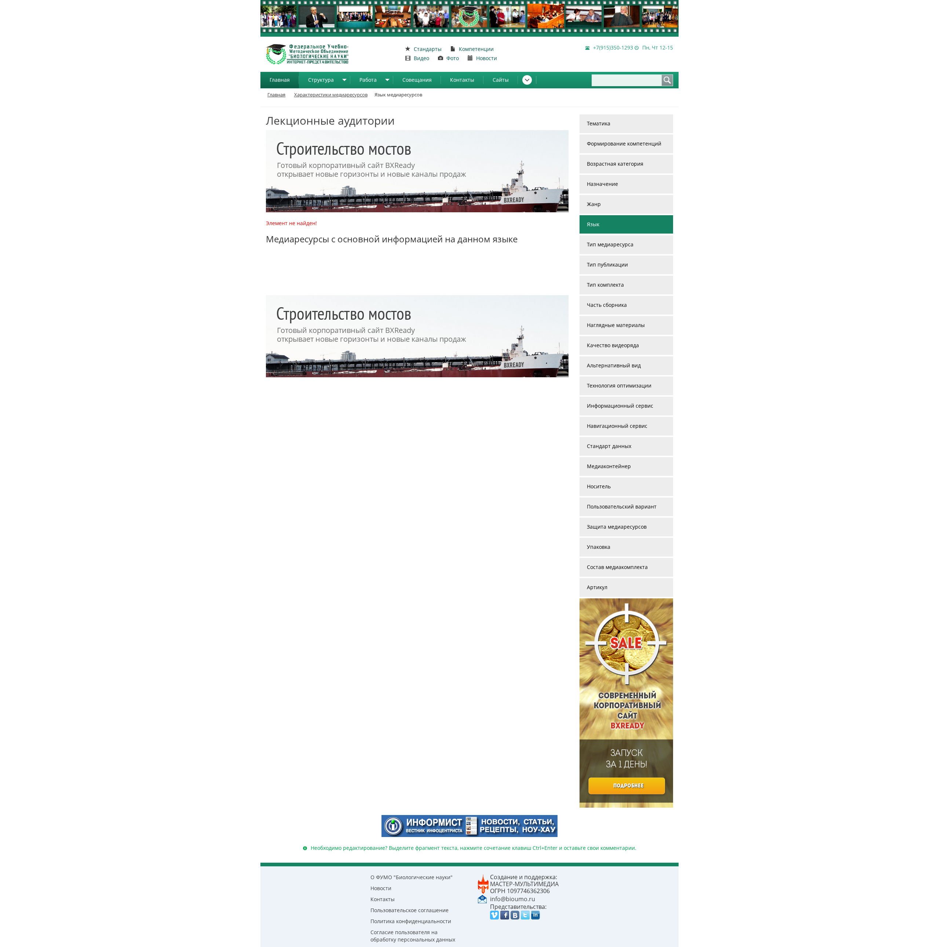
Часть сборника (607, 304)
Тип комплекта (605, 284)
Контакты (462, 79)
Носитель (599, 486)
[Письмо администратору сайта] (482, 899)
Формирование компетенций (624, 143)
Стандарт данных (609, 446)
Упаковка (598, 546)
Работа (368, 79)
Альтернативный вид (614, 365)
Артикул (597, 587)
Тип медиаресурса (610, 244)
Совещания (417, 79)
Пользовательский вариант (622, 506)
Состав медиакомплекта (617, 567)
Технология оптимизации (619, 385)
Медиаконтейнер (609, 466)
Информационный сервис (620, 405)
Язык (593, 224)
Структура (321, 79)
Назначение (602, 183)
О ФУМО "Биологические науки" (411, 877)
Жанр (594, 204)
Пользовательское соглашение (409, 910)
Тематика (598, 123)
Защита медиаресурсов (617, 526)
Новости (380, 888)
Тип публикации (607, 264)
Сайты (501, 79)
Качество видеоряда (613, 345)
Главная (280, 79)
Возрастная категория (615, 163)
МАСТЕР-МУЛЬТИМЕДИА (524, 884)
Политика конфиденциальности (410, 921)
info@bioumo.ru (512, 899)
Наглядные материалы (616, 325)
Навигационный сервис (617, 425)
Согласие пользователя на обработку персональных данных (412, 936)
